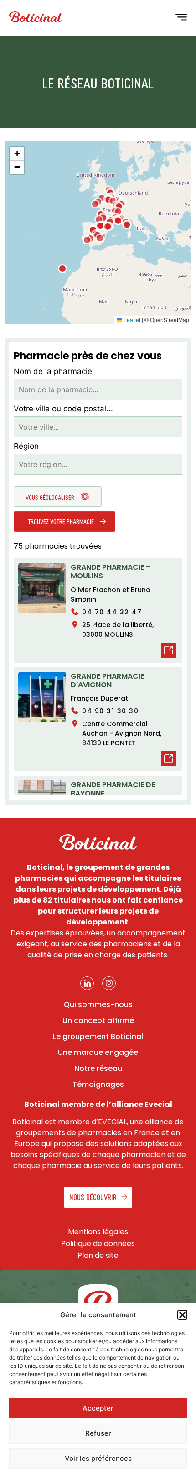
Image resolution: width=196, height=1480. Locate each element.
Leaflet (131, 319)
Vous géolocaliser (51, 497)
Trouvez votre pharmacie (61, 521)
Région (26, 446)
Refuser (98, 1433)
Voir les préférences (98, 1458)
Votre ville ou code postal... (63, 409)
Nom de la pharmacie (53, 371)
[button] (182, 1314)
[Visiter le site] (168, 651)
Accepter (98, 1408)
